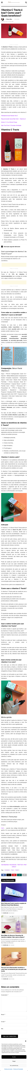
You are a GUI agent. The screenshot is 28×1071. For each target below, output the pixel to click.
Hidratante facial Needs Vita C (9, 115)
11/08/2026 (12, 945)
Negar (14, 1061)
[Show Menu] (2, 2)
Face (12, 870)
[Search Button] (26, 2)
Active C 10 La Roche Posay (9, 122)
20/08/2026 (12, 913)
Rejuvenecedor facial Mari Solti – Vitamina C (13, 119)
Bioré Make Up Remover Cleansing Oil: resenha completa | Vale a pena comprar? (13, 936)
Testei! (17, 870)
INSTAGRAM (5, 865)
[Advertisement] (14, 41)
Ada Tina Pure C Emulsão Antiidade (11, 125)
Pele (3, 900)
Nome (3, 1014)
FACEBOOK (12, 865)
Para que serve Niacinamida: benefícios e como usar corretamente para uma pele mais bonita (13, 969)
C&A (2, 828)
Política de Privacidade (18, 1069)
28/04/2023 (16, 19)
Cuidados (7, 870)
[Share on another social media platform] (24, 875)
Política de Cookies (8, 1069)
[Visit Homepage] (14, 2)
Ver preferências (14, 1065)
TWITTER (20, 865)
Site (2, 1028)
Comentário (4, 995)
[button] (25, 1041)
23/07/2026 (12, 978)
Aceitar (14, 1057)
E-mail (3, 1021)
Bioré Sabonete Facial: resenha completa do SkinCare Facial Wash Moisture (13, 904)
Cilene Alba (9, 19)
